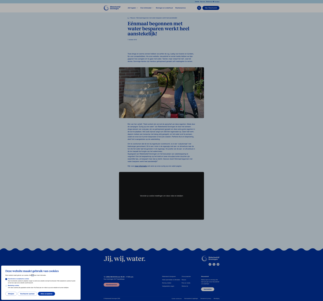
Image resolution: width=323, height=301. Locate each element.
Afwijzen (11, 294)
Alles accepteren (46, 294)
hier (33, 275)
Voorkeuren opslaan (27, 294)
